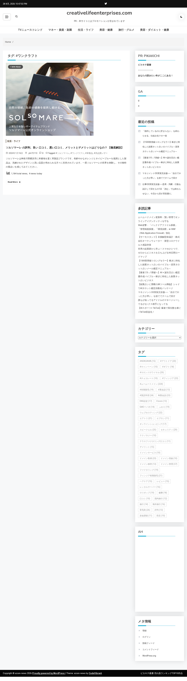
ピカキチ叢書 (144, 64)
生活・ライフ (86, 29)
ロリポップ (147, 493)
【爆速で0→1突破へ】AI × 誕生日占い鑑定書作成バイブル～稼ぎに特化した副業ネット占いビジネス (160, 162)
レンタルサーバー (150, 487)
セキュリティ (169, 430)
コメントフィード (150, 649)
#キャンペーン (149, 367)
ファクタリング (149, 470)
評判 (159, 510)
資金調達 (146, 515)
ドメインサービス (150, 452)
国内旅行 (161, 498)
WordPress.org (149, 656)
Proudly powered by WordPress (48, 673)
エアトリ (146, 418)
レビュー (163, 481)
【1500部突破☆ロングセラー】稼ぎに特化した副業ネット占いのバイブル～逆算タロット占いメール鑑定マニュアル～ (161, 147)
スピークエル (148, 430)
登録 (144, 630)
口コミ (145, 498)
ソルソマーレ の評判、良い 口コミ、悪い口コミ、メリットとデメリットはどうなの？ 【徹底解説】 (65, 147)
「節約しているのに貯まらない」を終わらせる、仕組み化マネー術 (160, 133)
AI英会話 (164, 395)
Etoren (161, 401)
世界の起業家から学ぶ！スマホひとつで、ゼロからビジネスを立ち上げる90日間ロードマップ (159, 253)
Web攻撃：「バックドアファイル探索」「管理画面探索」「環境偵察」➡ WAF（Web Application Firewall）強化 (157, 229)
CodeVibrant (95, 673)
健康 (163, 493)
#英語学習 (147, 395)
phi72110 (32, 153)
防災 (161, 515)
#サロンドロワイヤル (152, 372)
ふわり (164, 407)
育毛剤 (145, 510)
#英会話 (164, 389)
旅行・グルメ (126, 29)
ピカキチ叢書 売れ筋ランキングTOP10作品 (162, 673)
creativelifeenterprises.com (99, 13)
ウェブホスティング (151, 412)
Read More (13, 182)
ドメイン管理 (169, 464)
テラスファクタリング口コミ (155, 441)
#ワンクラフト (77, 153)
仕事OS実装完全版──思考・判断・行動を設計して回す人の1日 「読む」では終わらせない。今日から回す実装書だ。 (161, 189)
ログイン (146, 637)
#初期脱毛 (147, 389)
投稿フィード (148, 643)
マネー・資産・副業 (60, 29)
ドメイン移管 (148, 464)
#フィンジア (170, 378)
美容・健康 (106, 29)
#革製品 (89, 153)
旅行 (144, 504)
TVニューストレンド (30, 29)
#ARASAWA (148, 361)
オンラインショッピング (153, 424)
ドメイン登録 (169, 458)
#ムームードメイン (151, 384)
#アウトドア (168, 361)
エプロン (163, 418)
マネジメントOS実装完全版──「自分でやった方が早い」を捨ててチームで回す (161, 175)
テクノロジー (148, 435)
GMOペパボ (147, 407)
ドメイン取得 (148, 458)
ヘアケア (146, 481)
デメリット (147, 447)
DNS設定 (146, 401)
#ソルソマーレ (62, 153)
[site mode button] (181, 16)
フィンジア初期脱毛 (151, 475)
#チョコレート (149, 378)
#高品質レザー (101, 153)
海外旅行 (159, 504)
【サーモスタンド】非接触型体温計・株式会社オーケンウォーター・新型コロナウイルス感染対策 (159, 241)
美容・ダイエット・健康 (154, 29)
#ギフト (168, 367)
